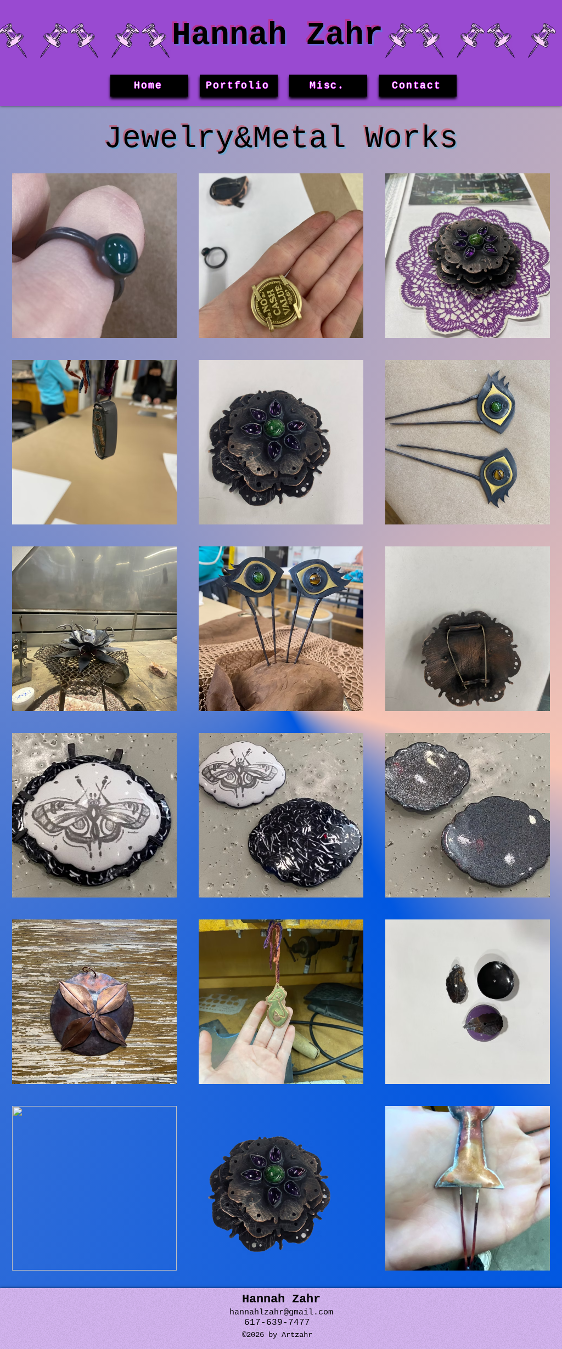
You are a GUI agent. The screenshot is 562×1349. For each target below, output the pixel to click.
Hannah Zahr (277, 35)
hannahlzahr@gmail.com (281, 1312)
